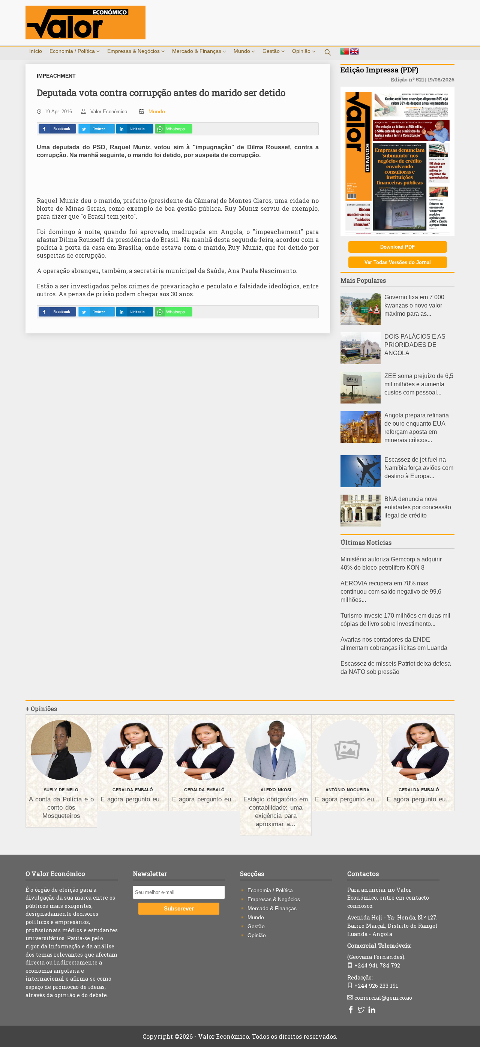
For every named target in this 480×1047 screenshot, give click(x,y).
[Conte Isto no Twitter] (96, 129)
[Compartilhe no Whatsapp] (173, 129)
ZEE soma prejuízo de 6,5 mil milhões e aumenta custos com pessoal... (418, 384)
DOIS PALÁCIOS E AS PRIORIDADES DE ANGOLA (415, 344)
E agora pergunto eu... (132, 799)
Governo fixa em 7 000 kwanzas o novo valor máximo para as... (414, 305)
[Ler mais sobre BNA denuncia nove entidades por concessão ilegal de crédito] (360, 524)
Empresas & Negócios (134, 51)
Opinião (302, 51)
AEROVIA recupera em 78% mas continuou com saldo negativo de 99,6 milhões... (390, 591)
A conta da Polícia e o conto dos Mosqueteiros (61, 807)
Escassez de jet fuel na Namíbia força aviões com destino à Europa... (418, 467)
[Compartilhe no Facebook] (57, 129)
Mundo (243, 51)
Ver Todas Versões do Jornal (397, 262)
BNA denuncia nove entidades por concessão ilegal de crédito (417, 507)
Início (35, 51)
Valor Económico (108, 111)
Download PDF (397, 247)
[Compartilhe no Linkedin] (134, 129)
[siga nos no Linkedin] (372, 1010)
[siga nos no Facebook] (351, 1010)
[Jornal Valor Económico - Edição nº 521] (397, 234)
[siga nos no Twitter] (362, 1010)
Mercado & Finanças (197, 51)
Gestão (271, 51)
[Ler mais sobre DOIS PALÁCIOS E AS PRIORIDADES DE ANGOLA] (360, 362)
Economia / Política (73, 51)
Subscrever (179, 909)
